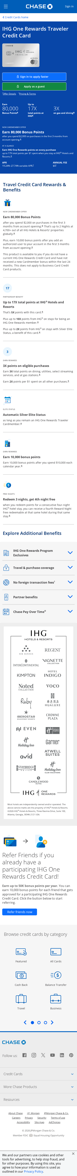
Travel (22, 1008)
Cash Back (21, 985)
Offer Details (9, 93)
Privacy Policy (33, 1171)
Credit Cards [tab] (40, 1073)
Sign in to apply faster (43, 76)
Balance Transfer (56, 985)
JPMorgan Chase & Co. (56, 1113)
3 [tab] (45, 1022)
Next (52, 1022)
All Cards (56, 961)
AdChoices (54, 1122)
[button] (73, 1153)
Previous (25, 1022)
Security (41, 1117)
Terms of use (58, 1117)
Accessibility (23, 1122)
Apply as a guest (45, 86)
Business (56, 1008)
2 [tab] (38, 1022)
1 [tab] (32, 1022)
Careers (16, 1117)
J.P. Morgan (33, 1113)
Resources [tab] (40, 1099)
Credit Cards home (16, 17)
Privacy (29, 1117)
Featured (22, 961)
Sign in (71, 6)
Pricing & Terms (27, 93)
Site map (39, 1122)
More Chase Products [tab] (40, 1086)
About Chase (15, 1113)
